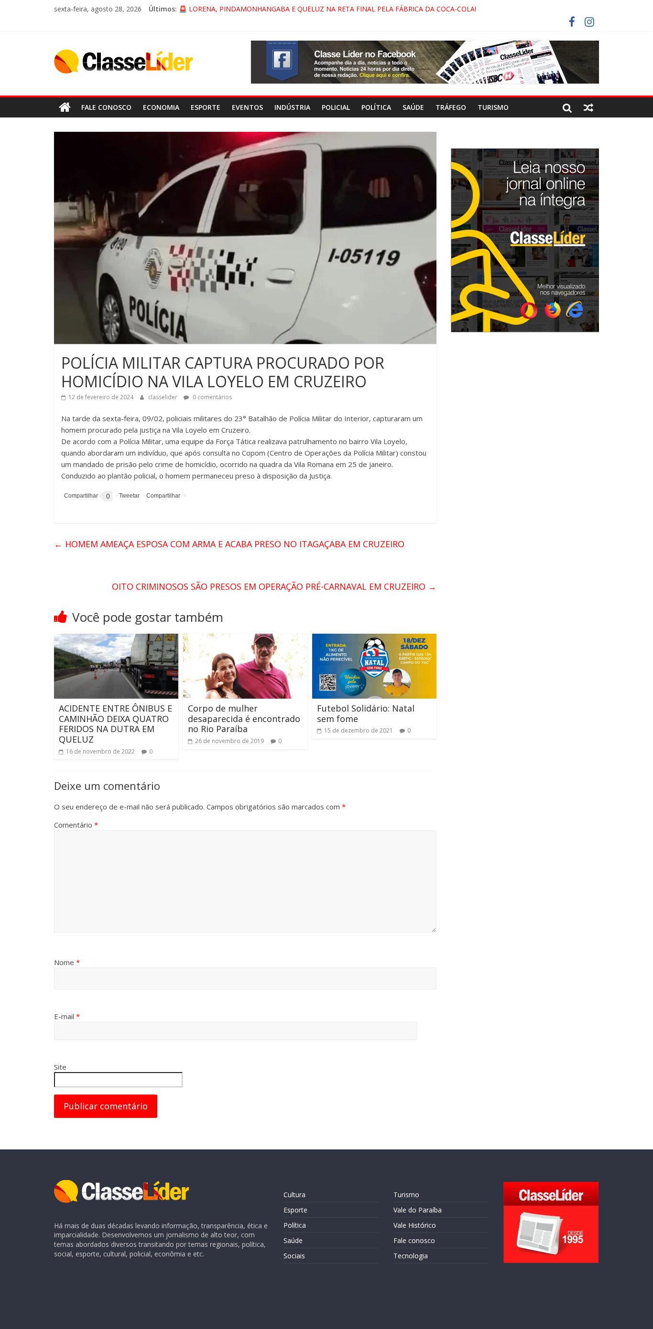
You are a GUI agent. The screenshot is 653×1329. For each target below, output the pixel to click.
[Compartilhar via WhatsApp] (161, 495)
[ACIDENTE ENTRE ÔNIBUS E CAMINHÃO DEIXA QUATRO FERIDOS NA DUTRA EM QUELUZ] (116, 639)
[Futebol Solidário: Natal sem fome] (374, 639)
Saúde (413, 107)
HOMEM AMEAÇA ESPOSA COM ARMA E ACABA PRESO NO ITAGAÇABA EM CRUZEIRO (229, 544)
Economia (161, 107)
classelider (163, 397)
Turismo (493, 107)
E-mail (67, 1016)
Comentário (76, 824)
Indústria (292, 107)
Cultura (294, 1194)
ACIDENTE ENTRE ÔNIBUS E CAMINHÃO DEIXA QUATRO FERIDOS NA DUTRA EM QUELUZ (115, 723)
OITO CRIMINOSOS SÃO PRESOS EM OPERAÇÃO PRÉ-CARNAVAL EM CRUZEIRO (274, 586)
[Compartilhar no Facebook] (79, 496)
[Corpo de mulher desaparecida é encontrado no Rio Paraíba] (245, 639)
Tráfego (450, 107)
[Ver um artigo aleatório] (588, 107)
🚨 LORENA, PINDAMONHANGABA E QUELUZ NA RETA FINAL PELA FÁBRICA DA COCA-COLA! (327, 8)
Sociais (294, 1255)
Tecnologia (410, 1255)
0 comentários (211, 397)
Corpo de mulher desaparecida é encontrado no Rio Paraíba (244, 718)
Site (60, 1067)
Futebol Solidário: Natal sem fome (365, 713)
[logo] (121, 1184)
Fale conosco (106, 107)
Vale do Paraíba (417, 1209)
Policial (336, 107)
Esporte (205, 107)
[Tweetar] (128, 495)
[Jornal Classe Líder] (65, 107)
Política (376, 107)
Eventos (247, 107)
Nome (67, 962)
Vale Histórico (414, 1225)
